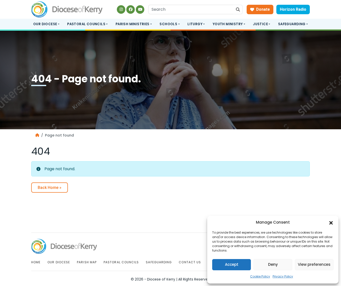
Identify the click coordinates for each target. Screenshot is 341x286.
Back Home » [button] (49, 187)
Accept (231, 264)
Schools (168, 24)
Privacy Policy (283, 276)
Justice (260, 24)
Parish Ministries (133, 24)
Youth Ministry (228, 24)
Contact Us (190, 262)
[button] (331, 222)
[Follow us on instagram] (121, 9)
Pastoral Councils (86, 24)
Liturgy (194, 24)
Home (35, 262)
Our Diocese (45, 24)
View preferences (314, 264)
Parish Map (87, 262)
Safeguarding (292, 24)
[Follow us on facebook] (130, 9)
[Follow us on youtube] (140, 9)
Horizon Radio (293, 9)
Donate (263, 9)
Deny (273, 264)
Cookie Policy (260, 276)
